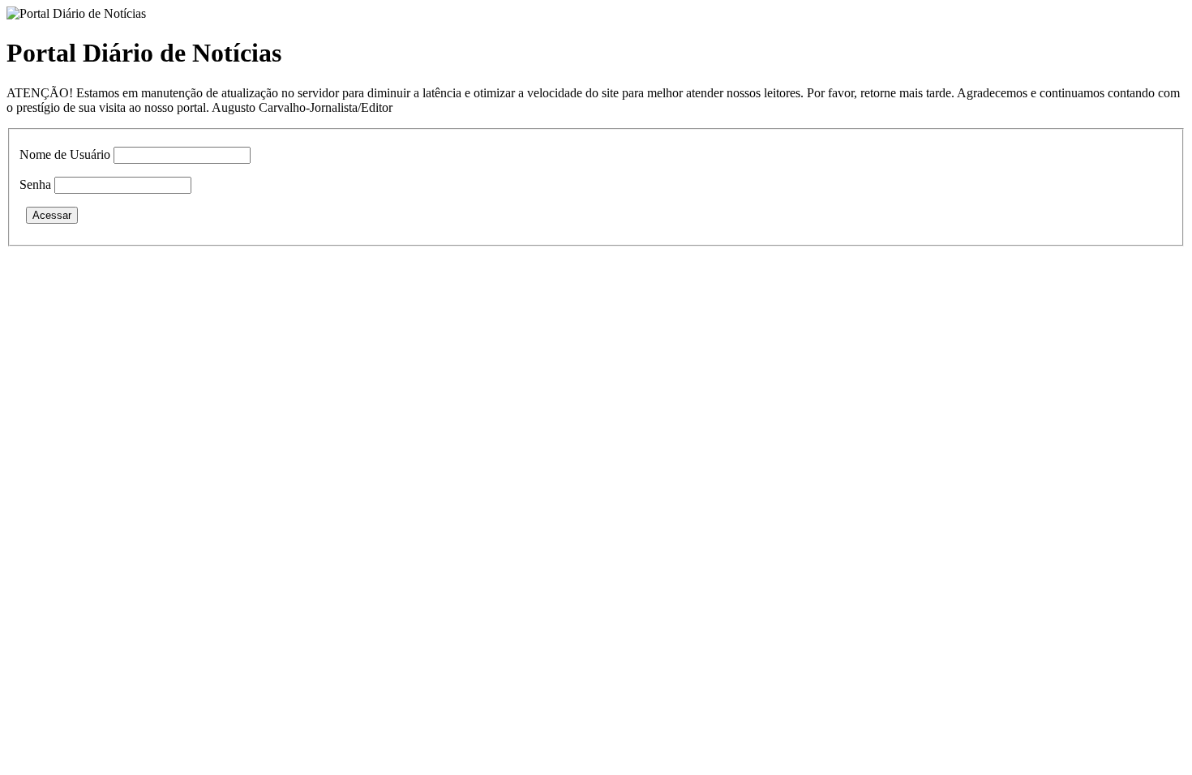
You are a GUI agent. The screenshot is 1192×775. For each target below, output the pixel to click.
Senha (35, 184)
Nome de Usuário (64, 154)
